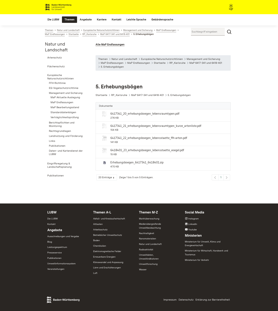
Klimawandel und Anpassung (108, 262)
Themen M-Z (148, 212)
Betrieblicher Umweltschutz (107, 235)
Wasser (143, 269)
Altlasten (98, 224)
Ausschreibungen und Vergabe (63, 236)
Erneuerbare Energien (104, 256)
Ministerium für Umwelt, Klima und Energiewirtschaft (202, 243)
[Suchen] (229, 32)
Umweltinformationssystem (61, 263)
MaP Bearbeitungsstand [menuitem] (65, 107)
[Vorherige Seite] (215, 177)
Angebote (54, 230)
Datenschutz (186, 299)
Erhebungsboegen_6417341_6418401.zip (136, 162)
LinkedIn (192, 224)
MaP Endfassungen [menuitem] (62, 102)
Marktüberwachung (149, 218)
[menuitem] (53, 19)
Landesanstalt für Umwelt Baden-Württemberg (63, 7)
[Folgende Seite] (226, 177)
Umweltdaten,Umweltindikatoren (149, 257)
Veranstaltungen (55, 269)
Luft (95, 273)
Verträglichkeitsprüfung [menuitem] (65, 117)
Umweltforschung (148, 264)
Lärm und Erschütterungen (107, 267)
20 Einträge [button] (107, 178)
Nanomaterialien (147, 238)
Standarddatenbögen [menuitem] (63, 112)
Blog (49, 241)
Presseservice (54, 252)
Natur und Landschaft (150, 244)
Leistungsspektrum (57, 247)
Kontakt (51, 224)
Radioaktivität (146, 249)
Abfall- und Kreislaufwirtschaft (109, 218)
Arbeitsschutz (100, 229)
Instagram (193, 218)
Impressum (170, 299)
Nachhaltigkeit (146, 233)
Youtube (192, 229)
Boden (96, 240)
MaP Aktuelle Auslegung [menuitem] (65, 97)
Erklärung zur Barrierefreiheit (212, 299)
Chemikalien (99, 246)
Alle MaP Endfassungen (110, 44)
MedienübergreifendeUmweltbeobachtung (150, 226)
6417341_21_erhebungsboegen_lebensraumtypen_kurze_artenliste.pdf (155, 126)
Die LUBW (52, 218)
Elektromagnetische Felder (107, 251)
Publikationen (54, 258)
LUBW (52, 212)
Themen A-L (102, 212)
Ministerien (193, 235)
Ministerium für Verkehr (197, 260)
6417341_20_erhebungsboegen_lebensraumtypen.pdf (144, 113)
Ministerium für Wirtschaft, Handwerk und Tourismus (206, 252)
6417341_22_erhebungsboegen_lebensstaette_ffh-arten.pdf (148, 138)
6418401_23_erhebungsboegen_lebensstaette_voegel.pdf (147, 150)
